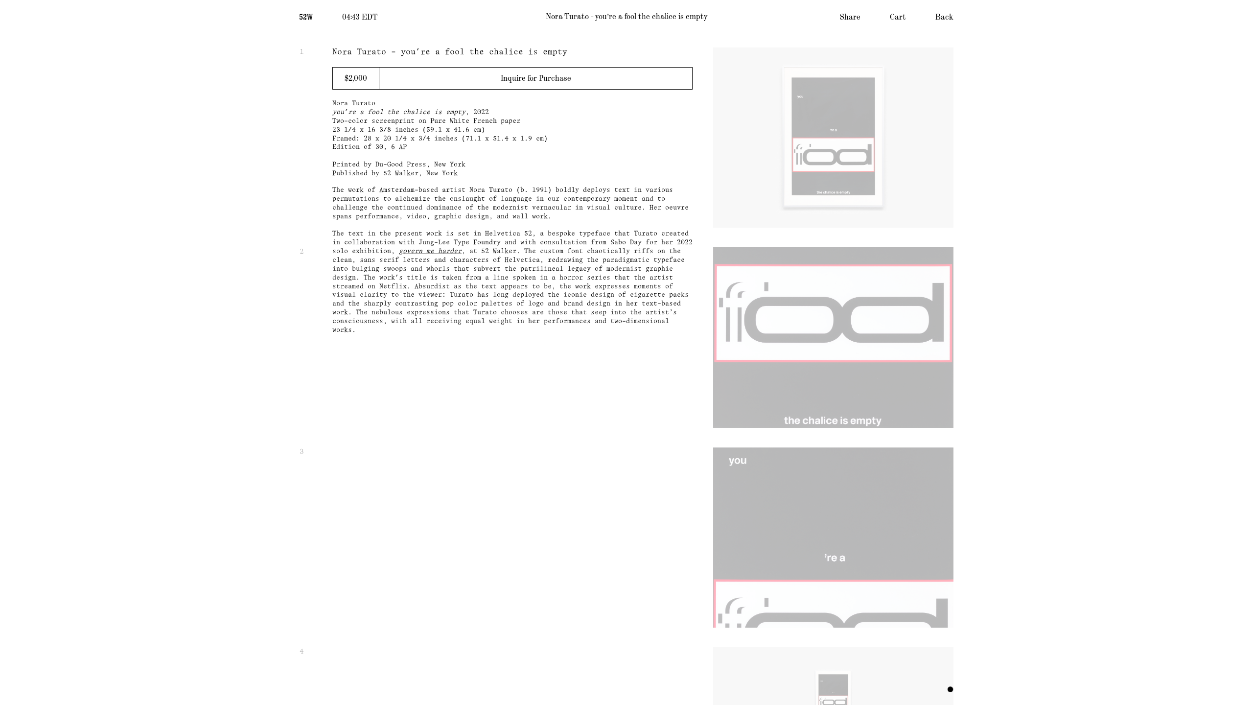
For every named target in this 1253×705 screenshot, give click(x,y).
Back (944, 17)
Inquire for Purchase (536, 78)
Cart (898, 17)
